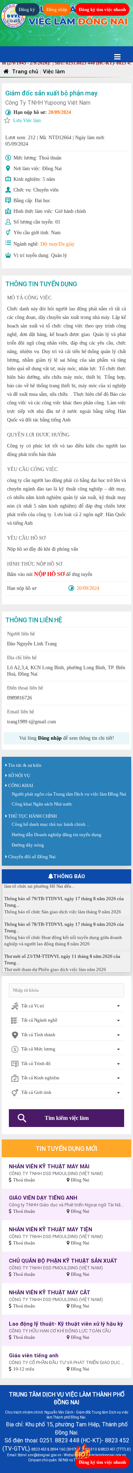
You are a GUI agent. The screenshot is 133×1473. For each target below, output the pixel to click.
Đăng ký (27, 9)
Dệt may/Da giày (57, 244)
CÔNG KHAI (20, 785)
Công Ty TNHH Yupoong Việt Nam (47, 102)
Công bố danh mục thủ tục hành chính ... (51, 824)
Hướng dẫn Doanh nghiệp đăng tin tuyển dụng (56, 834)
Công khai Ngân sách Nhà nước (42, 804)
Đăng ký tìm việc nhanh (102, 9)
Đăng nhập (56, 9)
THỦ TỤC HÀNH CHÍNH (32, 816)
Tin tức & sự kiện (24, 765)
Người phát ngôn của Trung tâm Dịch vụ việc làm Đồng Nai (69, 794)
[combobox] (66, 1006)
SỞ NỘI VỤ (19, 775)
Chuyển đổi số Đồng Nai (32, 856)
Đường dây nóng (28, 845)
